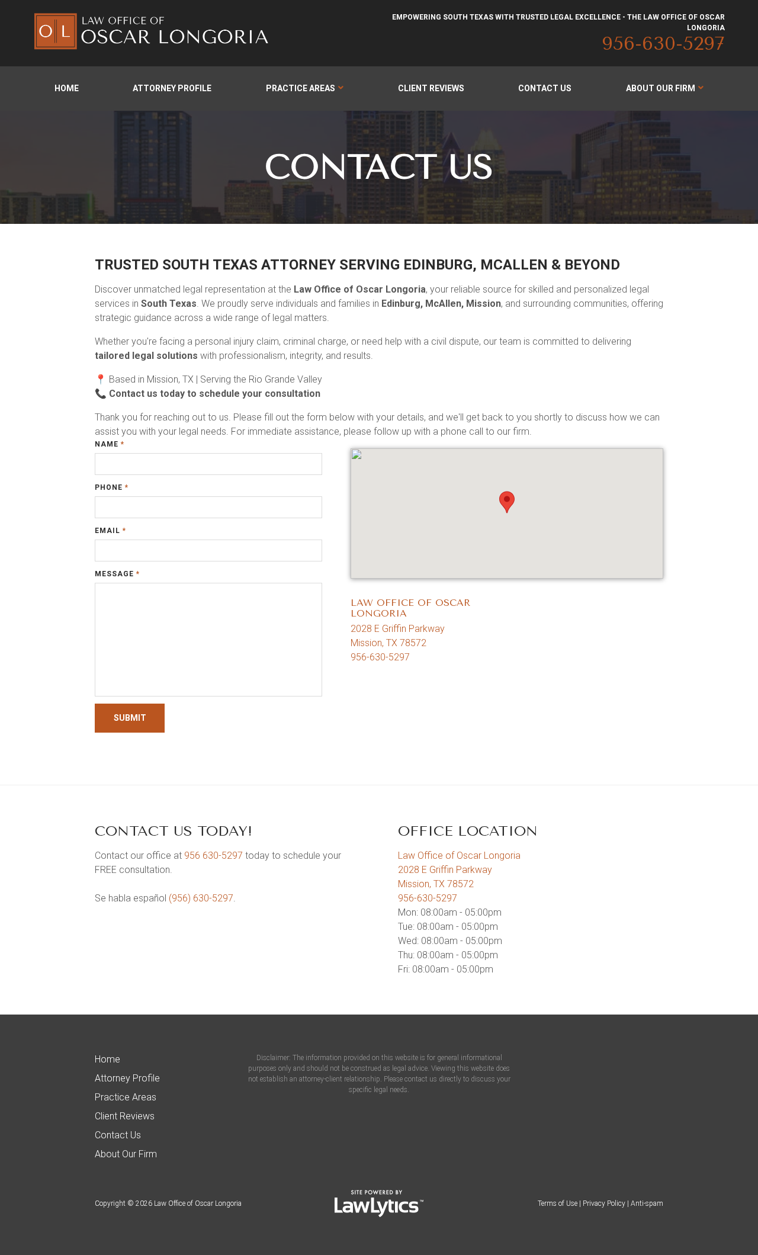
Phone (112, 487)
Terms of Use (557, 1203)
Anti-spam (647, 1203)
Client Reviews (431, 88)
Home (66, 88)
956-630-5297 (663, 43)
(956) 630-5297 (201, 898)
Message (117, 574)
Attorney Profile (172, 88)
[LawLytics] (379, 1203)
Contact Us (544, 88)
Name (109, 444)
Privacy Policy (604, 1203)
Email (110, 531)
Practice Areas (300, 88)
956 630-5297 (213, 855)
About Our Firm (660, 88)
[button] (507, 502)
